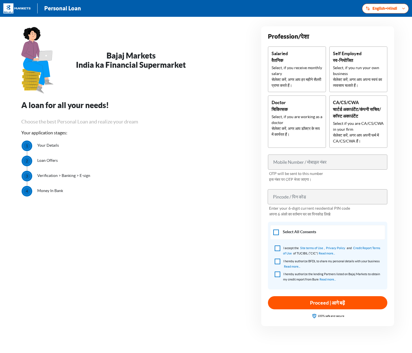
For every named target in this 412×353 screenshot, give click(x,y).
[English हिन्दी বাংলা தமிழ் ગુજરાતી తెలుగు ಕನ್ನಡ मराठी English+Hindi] (385, 8)
